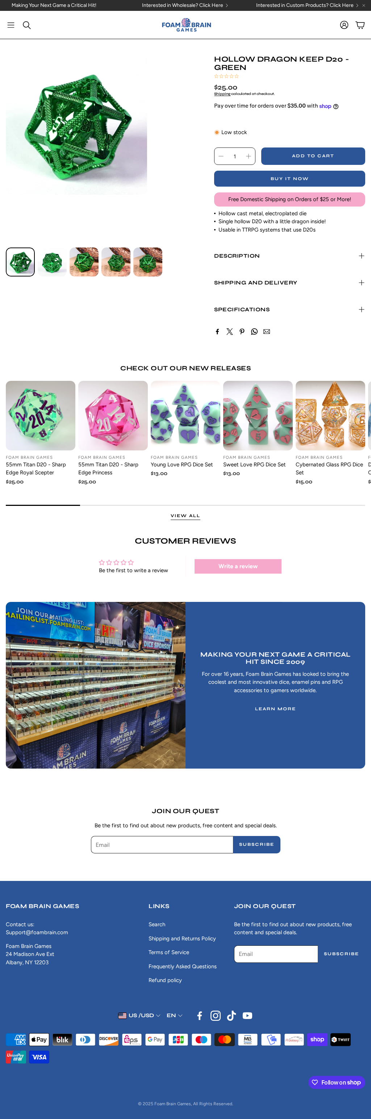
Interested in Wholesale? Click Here (182, 5)
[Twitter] (229, 331)
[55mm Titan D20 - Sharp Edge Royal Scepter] (40, 415)
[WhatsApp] (254, 331)
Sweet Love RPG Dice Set (254, 464)
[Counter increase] (248, 156)
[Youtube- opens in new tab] (247, 1016)
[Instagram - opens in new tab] (215, 1016)
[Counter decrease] (221, 156)
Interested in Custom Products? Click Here (305, 5)
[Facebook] (217, 331)
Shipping (222, 94)
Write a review (238, 566)
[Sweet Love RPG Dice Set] (258, 415)
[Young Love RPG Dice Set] (185, 415)
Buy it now (290, 178)
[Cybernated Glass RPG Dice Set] (330, 415)
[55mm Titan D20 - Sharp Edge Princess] (113, 415)
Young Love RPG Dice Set (182, 464)
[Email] (266, 331)
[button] (11, 25)
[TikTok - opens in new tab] (231, 1016)
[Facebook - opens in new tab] (200, 1016)
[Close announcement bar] (363, 5)
